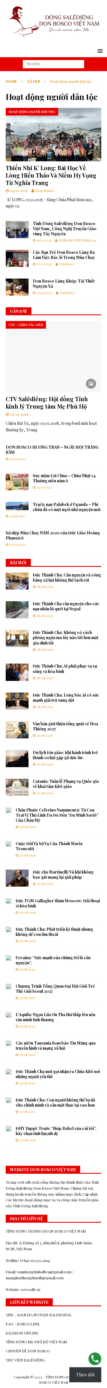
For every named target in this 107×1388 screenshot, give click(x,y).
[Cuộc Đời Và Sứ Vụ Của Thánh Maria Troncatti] (8, 844)
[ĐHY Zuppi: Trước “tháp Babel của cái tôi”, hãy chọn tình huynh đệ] (8, 1129)
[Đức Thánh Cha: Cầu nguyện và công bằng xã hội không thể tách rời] (17, 581)
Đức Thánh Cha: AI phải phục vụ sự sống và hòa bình (65, 668)
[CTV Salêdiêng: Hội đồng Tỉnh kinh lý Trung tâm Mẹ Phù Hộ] (53, 356)
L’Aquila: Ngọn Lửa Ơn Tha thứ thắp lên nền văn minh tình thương (55, 1017)
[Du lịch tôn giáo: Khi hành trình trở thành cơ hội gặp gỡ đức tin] (17, 758)
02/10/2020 (17, 459)
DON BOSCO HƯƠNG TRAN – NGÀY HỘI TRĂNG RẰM (52, 449)
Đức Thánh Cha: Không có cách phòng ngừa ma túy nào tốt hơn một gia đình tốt (65, 637)
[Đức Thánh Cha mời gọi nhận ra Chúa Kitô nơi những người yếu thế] (8, 1072)
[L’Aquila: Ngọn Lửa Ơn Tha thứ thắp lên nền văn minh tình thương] (8, 1015)
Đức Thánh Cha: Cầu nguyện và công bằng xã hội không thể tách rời (67, 577)
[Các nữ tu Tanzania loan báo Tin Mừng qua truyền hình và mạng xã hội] (8, 1043)
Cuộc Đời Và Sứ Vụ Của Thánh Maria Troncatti (49, 846)
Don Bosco (44, 190)
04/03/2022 (44, 293)
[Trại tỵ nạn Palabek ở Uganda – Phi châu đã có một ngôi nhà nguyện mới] (17, 506)
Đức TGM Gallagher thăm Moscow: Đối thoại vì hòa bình (58, 903)
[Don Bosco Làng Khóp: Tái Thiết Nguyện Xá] (17, 287)
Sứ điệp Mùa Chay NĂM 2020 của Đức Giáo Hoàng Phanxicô (53, 535)
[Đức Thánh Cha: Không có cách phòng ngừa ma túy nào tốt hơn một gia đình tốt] (17, 638)
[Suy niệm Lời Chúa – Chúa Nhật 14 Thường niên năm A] (17, 481)
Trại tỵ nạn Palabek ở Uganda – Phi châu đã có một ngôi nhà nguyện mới (66, 507)
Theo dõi (85, 1374)
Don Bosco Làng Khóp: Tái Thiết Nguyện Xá (64, 283)
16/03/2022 (44, 240)
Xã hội (33, 81)
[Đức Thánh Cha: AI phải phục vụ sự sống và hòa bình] (17, 672)
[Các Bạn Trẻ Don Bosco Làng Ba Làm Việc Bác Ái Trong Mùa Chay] (17, 258)
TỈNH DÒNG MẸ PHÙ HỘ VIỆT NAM (36, 1341)
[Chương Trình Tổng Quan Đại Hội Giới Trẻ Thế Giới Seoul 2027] (8, 986)
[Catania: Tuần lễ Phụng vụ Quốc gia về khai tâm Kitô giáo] (17, 787)
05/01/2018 (19, 414)
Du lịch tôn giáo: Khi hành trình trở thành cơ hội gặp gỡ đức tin (65, 755)
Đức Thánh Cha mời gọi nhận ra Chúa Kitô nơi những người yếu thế (58, 1074)
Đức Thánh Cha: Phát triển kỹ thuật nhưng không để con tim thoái (54, 931)
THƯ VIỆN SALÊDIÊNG (25, 1360)
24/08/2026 (28, 1140)
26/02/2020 (17, 544)
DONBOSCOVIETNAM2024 (77, 240)
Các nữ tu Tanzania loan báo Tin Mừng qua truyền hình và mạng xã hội (56, 1045)
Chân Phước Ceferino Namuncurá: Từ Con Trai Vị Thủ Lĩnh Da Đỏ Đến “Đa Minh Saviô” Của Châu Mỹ (57, 815)
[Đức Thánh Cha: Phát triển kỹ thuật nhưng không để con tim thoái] (8, 929)
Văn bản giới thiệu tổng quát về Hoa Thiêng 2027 (65, 726)
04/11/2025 (19, 190)
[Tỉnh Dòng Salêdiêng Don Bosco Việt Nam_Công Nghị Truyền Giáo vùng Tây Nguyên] (17, 229)
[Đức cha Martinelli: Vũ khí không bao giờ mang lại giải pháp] (17, 878)
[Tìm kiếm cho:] (53, 63)
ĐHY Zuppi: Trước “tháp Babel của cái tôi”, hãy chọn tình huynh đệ (56, 1131)
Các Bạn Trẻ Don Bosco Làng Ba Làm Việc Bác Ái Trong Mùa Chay (64, 255)
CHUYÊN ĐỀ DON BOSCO (28, 1350)
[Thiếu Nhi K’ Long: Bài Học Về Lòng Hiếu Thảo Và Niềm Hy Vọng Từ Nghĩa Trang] (53, 134)
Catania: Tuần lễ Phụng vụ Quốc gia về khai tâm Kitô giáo (66, 784)
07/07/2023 (44, 487)
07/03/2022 (44, 264)
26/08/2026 (45, 735)
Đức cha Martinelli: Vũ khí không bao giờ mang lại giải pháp (63, 874)
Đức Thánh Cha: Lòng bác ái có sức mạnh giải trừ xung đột (66, 697)
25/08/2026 (27, 969)
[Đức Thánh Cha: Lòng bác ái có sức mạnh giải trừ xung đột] (17, 701)
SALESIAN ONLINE (22, 1333)
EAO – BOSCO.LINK (23, 1323)
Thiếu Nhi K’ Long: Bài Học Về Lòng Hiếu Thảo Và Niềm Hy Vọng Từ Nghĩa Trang (51, 175)
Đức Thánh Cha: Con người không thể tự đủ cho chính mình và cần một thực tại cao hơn (55, 1102)
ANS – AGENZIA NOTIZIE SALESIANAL (39, 1314)
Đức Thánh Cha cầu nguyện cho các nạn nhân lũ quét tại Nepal (66, 606)
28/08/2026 (45, 586)
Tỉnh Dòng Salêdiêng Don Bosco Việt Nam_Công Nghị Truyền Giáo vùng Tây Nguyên (64, 228)
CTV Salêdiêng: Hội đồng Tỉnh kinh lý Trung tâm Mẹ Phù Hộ (47, 402)
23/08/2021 (17, 516)
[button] (99, 50)
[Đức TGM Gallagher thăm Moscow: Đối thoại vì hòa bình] (8, 901)
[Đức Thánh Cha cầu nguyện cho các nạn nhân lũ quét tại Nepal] (17, 609)
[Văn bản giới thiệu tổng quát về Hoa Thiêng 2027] (17, 729)
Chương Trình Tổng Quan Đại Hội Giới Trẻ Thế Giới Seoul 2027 (55, 988)
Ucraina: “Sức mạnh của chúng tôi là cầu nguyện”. (53, 960)
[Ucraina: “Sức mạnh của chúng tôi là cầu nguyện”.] (8, 958)
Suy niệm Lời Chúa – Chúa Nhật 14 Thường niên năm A (64, 478)
